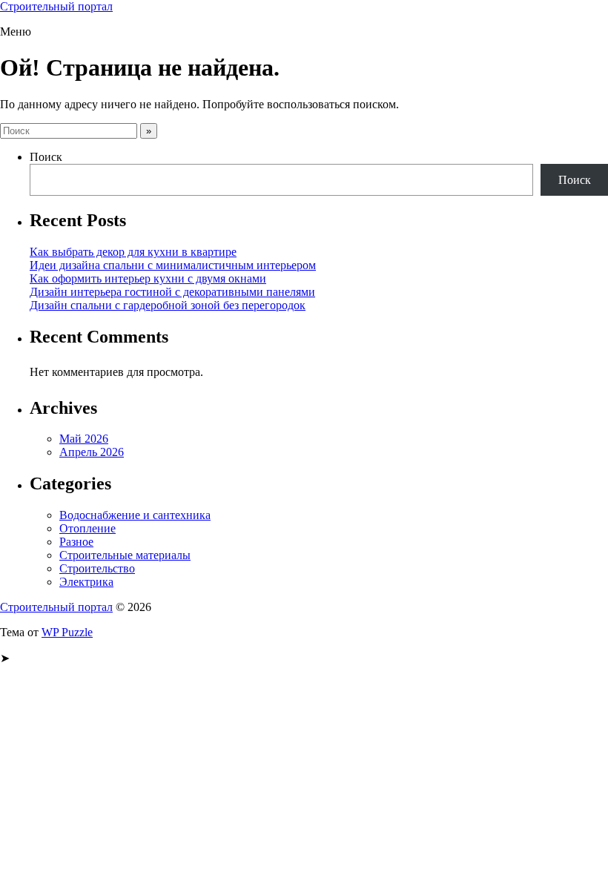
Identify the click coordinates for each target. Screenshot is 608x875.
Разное (76, 541)
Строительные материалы (125, 555)
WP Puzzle (67, 632)
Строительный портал (56, 6)
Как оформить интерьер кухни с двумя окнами (148, 278)
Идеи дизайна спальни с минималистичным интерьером (173, 265)
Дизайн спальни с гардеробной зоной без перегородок (167, 305)
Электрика (86, 581)
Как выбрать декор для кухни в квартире (133, 251)
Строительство (97, 568)
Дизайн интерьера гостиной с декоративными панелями (172, 291)
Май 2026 (83, 438)
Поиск (46, 157)
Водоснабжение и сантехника (135, 515)
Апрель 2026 (91, 452)
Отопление (87, 528)
